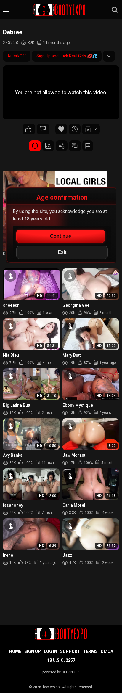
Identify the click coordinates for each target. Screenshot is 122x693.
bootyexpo (51, 687)
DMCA (107, 651)
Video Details (35, 145)
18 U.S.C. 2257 (61, 660)
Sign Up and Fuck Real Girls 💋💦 (66, 56)
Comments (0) (75, 145)
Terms (90, 651)
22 (29, 129)
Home (15, 651)
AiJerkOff (16, 56)
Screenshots (48, 145)
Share (62, 145)
